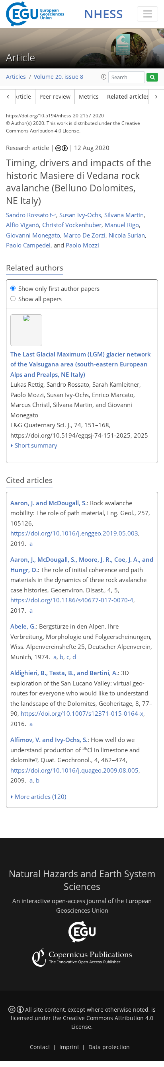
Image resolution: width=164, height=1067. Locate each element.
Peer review (54, 96)
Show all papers (40, 299)
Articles (16, 76)
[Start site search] (152, 77)
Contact (40, 1047)
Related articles (128, 96)
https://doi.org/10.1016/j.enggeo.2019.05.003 (74, 533)
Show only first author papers (59, 288)
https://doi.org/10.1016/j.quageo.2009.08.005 (74, 770)
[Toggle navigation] (147, 13)
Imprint (69, 1047)
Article (22, 96)
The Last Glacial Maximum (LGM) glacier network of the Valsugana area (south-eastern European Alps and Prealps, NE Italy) (80, 364)
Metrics (89, 96)
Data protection (109, 1047)
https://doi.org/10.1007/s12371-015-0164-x (82, 713)
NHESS (103, 14)
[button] (104, 76)
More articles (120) (40, 796)
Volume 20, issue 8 (58, 76)
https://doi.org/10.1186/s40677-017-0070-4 (71, 600)
